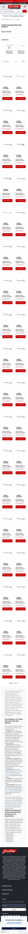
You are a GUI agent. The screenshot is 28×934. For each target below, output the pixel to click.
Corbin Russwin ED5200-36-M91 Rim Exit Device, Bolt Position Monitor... (20, 568)
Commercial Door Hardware (7, 15)
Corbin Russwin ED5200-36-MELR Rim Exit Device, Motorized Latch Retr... (6, 92)
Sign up (14, 909)
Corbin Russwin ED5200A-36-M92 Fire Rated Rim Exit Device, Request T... (20, 500)
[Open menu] (3, 7)
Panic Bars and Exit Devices (19, 15)
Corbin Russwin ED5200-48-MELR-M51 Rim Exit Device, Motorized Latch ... (20, 126)
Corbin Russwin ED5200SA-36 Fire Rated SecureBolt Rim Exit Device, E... (6, 160)
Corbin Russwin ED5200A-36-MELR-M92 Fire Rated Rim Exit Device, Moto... (7, 262)
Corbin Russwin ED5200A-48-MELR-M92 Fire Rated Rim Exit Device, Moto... (20, 262)
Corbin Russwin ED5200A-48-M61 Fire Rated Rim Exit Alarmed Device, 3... (20, 364)
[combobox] (11, 11)
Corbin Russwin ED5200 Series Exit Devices (9, 52)
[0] (24, 7)
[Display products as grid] (23, 61)
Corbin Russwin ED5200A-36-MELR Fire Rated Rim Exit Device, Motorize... (20, 432)
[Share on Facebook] (10, 19)
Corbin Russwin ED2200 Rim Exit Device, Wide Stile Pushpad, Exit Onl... (6, 194)
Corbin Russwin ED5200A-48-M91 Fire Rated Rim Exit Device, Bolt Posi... (20, 534)
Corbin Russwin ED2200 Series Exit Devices (21, 52)
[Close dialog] (26, 917)
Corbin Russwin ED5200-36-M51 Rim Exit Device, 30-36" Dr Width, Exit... (7, 670)
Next (16, 683)
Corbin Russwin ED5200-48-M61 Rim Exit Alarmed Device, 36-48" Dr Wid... (20, 602)
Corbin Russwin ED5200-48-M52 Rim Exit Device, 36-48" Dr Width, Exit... (7, 636)
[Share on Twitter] (14, 19)
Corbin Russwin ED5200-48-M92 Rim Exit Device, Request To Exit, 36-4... (21, 466)
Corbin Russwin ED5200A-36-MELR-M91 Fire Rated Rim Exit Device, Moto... (20, 296)
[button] (18, 11)
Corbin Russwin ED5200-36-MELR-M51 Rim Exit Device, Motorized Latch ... (7, 364)
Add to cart (8, 98)
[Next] (25, 46)
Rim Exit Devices (6, 16)
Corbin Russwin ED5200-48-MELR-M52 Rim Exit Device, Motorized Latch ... (7, 228)
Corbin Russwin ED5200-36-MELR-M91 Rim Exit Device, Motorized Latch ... (7, 330)
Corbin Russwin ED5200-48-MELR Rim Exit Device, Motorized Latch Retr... (20, 398)
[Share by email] (3, 19)
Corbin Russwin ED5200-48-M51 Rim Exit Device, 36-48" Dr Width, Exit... (20, 670)
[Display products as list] (25, 61)
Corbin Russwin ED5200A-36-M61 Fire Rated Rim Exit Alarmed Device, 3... (7, 398)
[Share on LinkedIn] (7, 19)
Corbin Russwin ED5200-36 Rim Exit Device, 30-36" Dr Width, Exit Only (20, 194)
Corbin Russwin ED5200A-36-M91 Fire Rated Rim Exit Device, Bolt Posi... (6, 534)
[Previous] (2, 46)
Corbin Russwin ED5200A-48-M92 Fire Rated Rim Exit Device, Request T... (7, 500)
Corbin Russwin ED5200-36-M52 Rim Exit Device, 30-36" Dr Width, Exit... (21, 636)
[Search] (24, 11)
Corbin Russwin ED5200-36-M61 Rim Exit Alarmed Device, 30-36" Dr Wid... (7, 602)
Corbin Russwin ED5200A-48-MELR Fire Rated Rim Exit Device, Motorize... (6, 432)
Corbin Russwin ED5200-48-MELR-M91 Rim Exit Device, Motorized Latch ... (20, 330)
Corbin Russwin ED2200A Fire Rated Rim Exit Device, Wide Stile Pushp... (20, 160)
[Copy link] (18, 19)
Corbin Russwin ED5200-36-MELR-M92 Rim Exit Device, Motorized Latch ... (20, 228)
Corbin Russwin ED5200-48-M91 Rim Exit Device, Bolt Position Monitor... (7, 568)
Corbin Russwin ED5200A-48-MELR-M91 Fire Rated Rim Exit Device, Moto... (7, 296)
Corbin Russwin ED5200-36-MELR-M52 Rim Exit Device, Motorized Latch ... (20, 92)
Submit (14, 928)
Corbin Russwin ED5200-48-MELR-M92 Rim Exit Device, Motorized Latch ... (7, 126)
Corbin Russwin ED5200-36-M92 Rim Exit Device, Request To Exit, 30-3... (7, 466)
